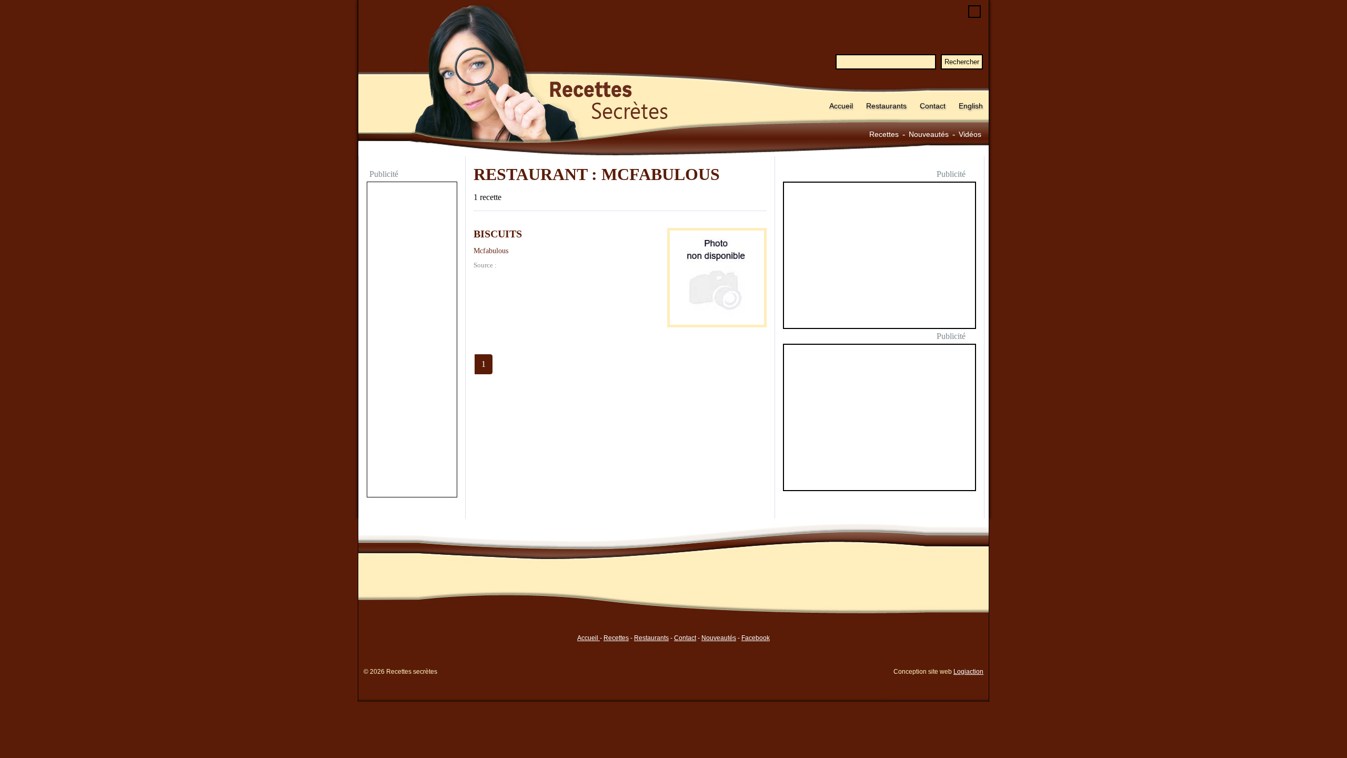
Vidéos (970, 134)
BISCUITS (498, 234)
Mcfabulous (491, 250)
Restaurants (886, 106)
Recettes (884, 134)
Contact (933, 106)
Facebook (755, 638)
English (971, 106)
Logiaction (968, 671)
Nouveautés (929, 134)
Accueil (841, 106)
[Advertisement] (412, 340)
